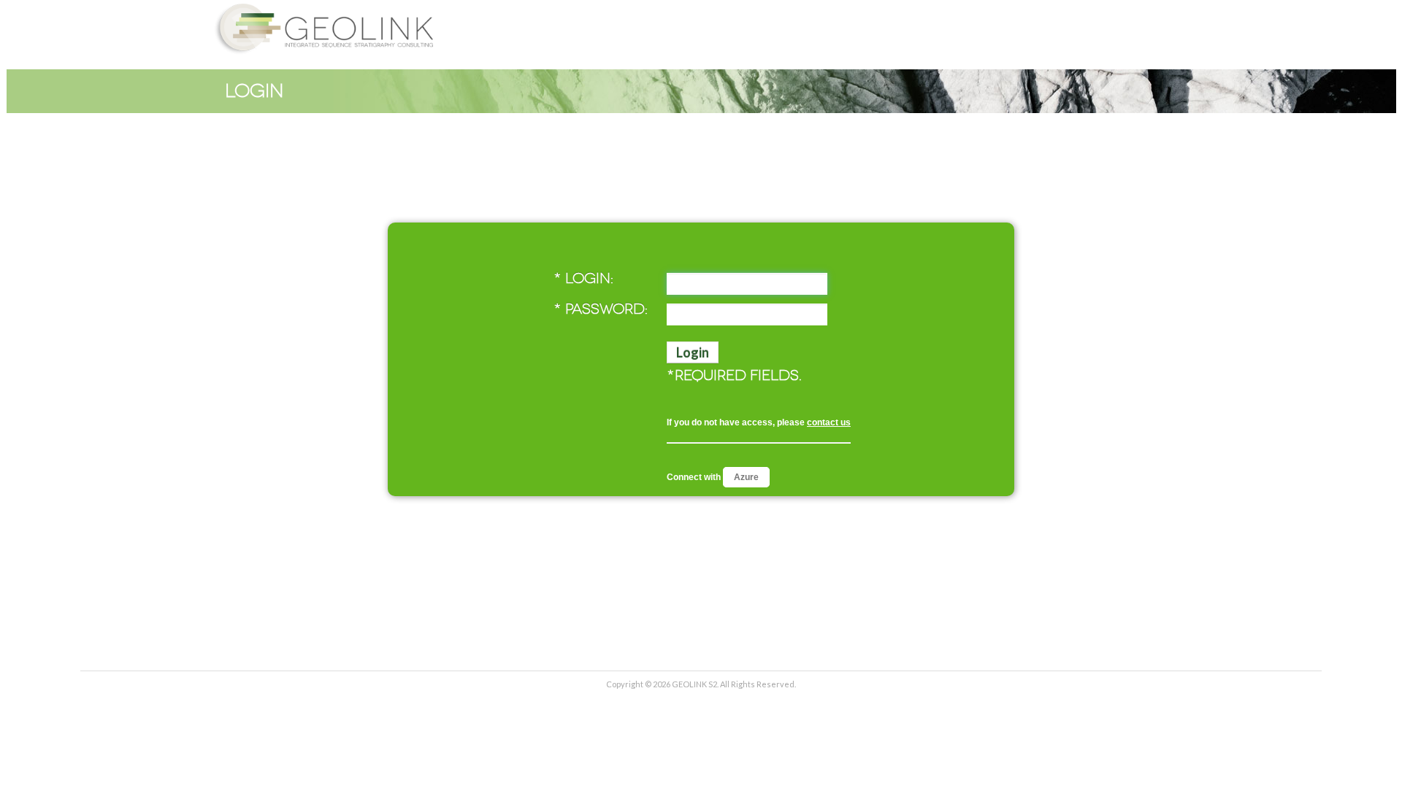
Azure (746, 477)
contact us (829, 422)
